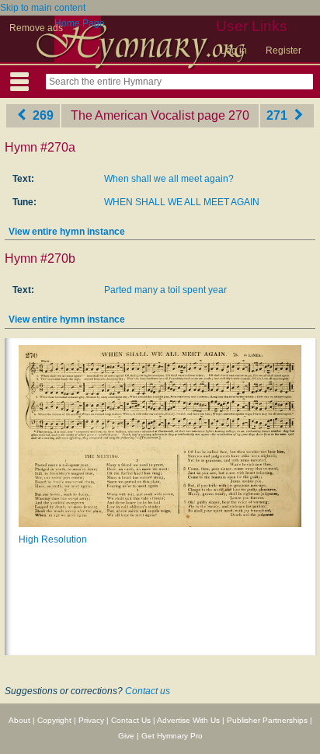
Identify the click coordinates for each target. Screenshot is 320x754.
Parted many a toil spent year (165, 289)
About (19, 720)
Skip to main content (42, 7)
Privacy (91, 720)
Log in (234, 50)
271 (278, 115)
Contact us (147, 691)
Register (283, 50)
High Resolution (53, 539)
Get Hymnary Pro (172, 735)
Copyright (54, 720)
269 (42, 115)
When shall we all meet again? (169, 178)
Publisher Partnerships (267, 720)
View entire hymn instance (67, 231)
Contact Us (131, 720)
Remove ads (36, 28)
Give (126, 735)
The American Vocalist (132, 115)
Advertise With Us (188, 720)
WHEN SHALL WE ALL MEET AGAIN (181, 202)
